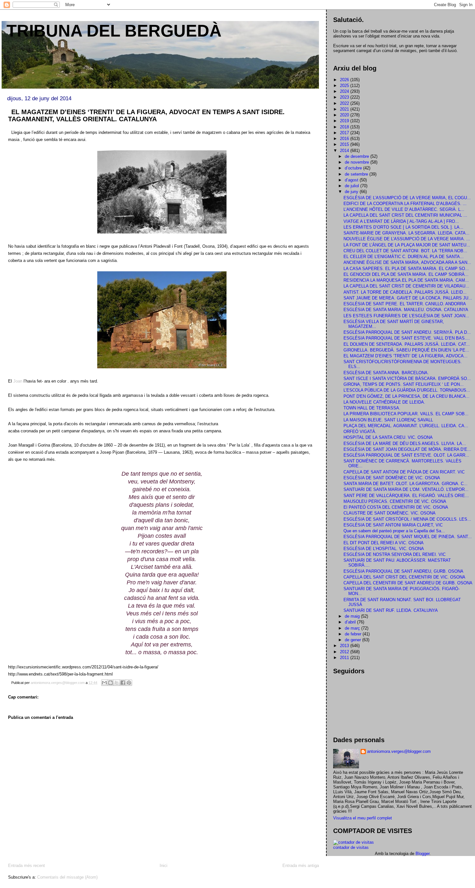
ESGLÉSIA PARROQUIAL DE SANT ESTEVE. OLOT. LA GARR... (406, 455)
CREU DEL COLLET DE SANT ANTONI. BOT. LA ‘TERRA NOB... (405, 250)
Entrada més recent (26, 865)
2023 (345, 97)
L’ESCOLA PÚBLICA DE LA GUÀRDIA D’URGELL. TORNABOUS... (406, 390)
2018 (345, 127)
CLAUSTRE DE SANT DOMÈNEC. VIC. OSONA (389, 513)
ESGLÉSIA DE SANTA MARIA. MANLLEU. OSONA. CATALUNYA (405, 309)
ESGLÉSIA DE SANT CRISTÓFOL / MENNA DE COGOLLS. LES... (407, 519)
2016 (345, 138)
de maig (353, 616)
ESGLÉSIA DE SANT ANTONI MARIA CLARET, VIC (393, 525)
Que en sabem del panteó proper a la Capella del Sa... (394, 530)
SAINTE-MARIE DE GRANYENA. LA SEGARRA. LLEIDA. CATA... (406, 233)
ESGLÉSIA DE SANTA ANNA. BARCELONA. (386, 372)
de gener (353, 639)
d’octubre (354, 168)
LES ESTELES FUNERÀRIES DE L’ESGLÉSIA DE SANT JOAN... (406, 315)
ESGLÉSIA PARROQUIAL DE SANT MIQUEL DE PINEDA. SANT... (407, 536)
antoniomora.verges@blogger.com (399, 751)
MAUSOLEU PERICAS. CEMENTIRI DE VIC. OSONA (394, 501)
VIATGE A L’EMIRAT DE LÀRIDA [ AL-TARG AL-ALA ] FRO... (401, 221)
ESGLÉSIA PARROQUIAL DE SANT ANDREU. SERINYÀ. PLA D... (407, 332)
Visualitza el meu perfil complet (362, 818)
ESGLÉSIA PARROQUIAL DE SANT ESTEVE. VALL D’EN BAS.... (406, 338)
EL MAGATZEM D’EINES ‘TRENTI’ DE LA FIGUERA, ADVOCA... (405, 355)
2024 (345, 91)
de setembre (357, 174)
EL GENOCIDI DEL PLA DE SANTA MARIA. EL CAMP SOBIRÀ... (406, 274)
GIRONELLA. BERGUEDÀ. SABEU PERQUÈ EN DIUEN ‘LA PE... (406, 350)
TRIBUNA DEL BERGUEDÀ (114, 30)
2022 (345, 103)
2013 (345, 645)
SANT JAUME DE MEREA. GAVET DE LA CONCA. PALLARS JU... (407, 298)
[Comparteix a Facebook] (123, 682)
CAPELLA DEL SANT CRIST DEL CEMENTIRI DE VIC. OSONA (404, 577)
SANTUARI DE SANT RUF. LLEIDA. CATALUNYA (390, 610)
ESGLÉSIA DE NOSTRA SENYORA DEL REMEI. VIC (394, 554)
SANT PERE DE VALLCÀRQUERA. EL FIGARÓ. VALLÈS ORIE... (406, 495)
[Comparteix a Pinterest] (129, 682)
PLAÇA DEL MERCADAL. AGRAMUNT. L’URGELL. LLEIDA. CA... (405, 425)
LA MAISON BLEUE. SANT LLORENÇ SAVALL (388, 419)
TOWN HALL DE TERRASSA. (371, 408)
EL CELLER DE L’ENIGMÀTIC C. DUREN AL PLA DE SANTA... (403, 256)
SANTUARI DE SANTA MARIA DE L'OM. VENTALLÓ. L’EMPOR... (406, 489)
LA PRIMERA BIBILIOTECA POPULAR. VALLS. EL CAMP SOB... (406, 413)
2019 (345, 120)
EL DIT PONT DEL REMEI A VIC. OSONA (383, 542)
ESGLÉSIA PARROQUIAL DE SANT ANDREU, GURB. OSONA (403, 571)
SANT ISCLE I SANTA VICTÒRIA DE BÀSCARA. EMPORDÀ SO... (407, 378)
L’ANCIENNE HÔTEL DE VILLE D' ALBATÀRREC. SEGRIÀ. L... (403, 209)
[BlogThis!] (110, 682)
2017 (345, 132)
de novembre (357, 162)
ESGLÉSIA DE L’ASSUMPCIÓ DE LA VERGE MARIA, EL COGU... (407, 197)
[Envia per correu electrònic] (104, 682)
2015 (345, 144)
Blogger (422, 853)
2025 (345, 85)
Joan (18, 381)
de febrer (354, 634)
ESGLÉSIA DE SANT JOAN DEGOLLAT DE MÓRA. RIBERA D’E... (407, 449)
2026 (345, 79)
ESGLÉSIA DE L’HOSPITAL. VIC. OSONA (383, 548)
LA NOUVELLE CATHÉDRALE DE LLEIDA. (384, 402)
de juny (352, 191)
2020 (345, 115)
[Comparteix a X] (116, 682)
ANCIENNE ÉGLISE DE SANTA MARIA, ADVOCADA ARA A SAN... (407, 262)
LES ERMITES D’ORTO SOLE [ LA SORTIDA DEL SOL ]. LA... (403, 227)
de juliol (352, 185)
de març (353, 628)
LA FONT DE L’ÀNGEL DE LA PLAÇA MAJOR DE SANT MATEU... (406, 245)
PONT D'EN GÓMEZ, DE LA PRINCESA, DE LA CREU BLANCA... (406, 396)
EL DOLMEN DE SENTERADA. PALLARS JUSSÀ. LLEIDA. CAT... (406, 344)
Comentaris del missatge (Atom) (67, 877)
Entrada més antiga (300, 865)
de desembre (357, 156)
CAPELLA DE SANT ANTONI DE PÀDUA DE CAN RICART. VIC (404, 472)
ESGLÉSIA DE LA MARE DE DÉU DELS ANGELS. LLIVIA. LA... (404, 443)
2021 (345, 109)
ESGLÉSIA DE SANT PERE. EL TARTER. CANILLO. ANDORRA (404, 303)
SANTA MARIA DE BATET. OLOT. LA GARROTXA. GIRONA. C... (405, 483)
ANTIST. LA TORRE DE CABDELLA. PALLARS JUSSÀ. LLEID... (405, 292)
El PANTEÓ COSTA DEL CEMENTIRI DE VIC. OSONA (395, 507)
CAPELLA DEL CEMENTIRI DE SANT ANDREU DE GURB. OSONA (407, 582)
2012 (345, 651)
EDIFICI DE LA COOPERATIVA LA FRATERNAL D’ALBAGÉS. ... (405, 203)
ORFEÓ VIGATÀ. (359, 431)
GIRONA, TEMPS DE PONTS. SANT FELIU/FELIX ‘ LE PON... (403, 384)
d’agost (352, 180)
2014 (345, 150)
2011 (345, 657)
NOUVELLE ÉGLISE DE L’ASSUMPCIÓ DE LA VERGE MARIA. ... (406, 238)
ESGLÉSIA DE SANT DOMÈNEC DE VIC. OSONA (391, 477)
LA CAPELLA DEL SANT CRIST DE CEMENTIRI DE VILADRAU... (406, 286)
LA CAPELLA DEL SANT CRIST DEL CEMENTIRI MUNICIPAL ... (405, 215)
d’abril (351, 622)
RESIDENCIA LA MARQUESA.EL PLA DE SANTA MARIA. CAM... (406, 280)
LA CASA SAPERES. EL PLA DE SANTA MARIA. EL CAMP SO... (406, 268)
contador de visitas (351, 847)
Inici (163, 865)
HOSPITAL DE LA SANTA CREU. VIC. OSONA (388, 437)
